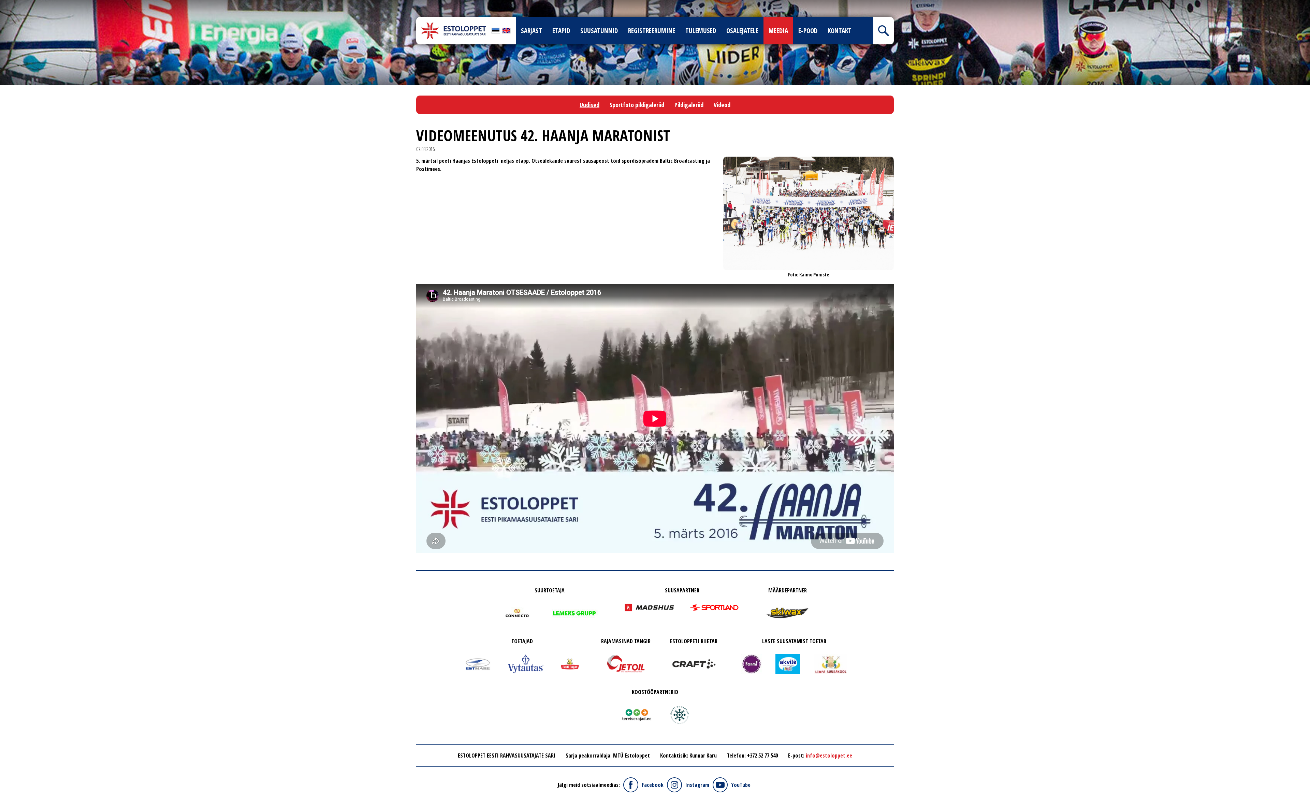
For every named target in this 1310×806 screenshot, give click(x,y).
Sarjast (531, 30)
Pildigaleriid (688, 105)
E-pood (807, 30)
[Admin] (2, 4)
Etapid (561, 30)
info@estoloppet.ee (829, 755)
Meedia (778, 30)
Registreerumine (651, 30)
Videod (722, 105)
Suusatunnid (599, 30)
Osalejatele (742, 30)
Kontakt (840, 30)
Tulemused (700, 30)
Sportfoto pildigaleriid (637, 105)
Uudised (589, 105)
